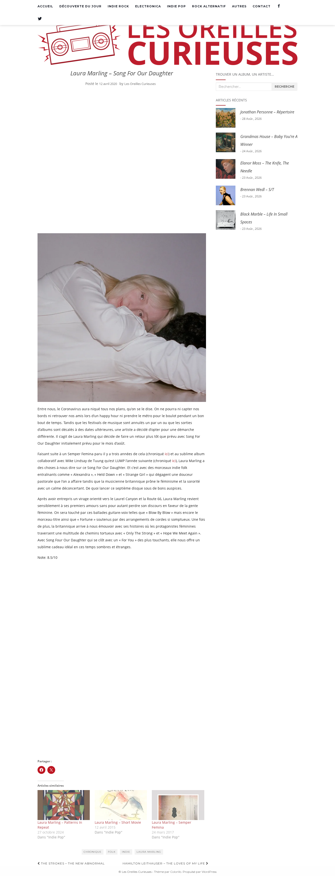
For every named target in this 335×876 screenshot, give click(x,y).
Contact (262, 6)
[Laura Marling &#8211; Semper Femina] (178, 805)
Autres (239, 6)
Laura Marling (149, 851)
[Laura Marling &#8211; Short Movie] (121, 805)
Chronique (93, 851)
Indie (126, 851)
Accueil (45, 6)
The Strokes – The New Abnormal (72, 863)
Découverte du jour (80, 6)
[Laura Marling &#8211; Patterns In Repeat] (64, 805)
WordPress (209, 872)
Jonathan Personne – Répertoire (267, 112)
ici (166, 454)
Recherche (284, 86)
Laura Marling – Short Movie (118, 822)
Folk (112, 851)
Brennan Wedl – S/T (257, 189)
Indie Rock (118, 6)
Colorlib (175, 872)
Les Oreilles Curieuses (140, 84)
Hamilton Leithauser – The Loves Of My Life (164, 863)
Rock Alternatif (209, 6)
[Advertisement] (122, 126)
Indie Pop (176, 6)
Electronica (148, 6)
